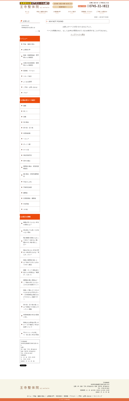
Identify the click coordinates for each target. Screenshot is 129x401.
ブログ (25, 92)
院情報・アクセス (29, 70)
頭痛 (24, 116)
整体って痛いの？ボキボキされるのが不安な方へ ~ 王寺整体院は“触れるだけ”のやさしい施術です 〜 (31, 294)
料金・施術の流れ (29, 44)
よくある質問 (27, 81)
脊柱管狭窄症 (27, 155)
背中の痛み (26, 161)
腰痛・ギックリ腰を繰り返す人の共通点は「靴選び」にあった (31, 272)
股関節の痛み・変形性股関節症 (31, 167)
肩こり (25, 111)
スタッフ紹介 (27, 76)
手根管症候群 (27, 187)
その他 (25, 209)
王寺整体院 (67, 399)
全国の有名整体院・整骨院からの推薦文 (31, 64)
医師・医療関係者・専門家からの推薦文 (31, 56)
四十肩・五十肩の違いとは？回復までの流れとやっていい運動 (31, 307)
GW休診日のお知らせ (28, 27)
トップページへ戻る (78, 34)
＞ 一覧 (37, 31)
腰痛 (24, 105)
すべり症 (26, 149)
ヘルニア (26, 138)
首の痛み (26, 122)
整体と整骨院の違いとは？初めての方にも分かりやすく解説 (31, 262)
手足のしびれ (27, 182)
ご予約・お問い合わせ (30, 87)
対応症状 (59, 396)
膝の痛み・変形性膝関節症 (31, 175)
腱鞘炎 (25, 193)
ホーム (29, 396)
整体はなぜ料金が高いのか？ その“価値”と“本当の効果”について (31, 325)
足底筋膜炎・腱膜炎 (29, 198)
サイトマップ (98, 396)
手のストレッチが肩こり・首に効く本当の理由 (31, 334)
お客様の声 (26, 49)
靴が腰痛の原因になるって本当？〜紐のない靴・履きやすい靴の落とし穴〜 (31, 241)
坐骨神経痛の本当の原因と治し (31, 316)
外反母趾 (26, 204)
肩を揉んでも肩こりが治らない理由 (31, 231)
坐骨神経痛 (26, 133)
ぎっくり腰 (26, 144)
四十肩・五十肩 (28, 127)
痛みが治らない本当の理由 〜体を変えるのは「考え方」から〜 (31, 252)
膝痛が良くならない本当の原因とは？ (31, 223)
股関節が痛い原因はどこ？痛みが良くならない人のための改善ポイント (31, 282)
